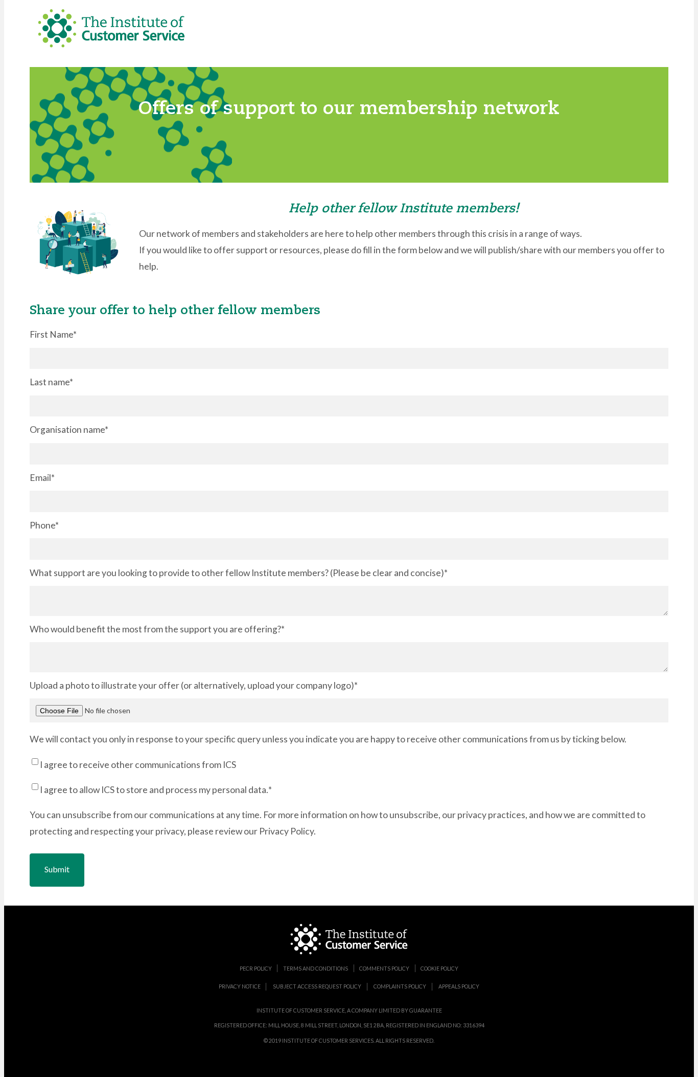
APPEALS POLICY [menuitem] (458, 986)
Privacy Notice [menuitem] (240, 986)
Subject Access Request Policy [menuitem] (317, 986)
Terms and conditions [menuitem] (315, 968)
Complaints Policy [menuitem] (400, 986)
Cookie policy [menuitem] (439, 968)
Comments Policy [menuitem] (384, 968)
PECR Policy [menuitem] (256, 968)
